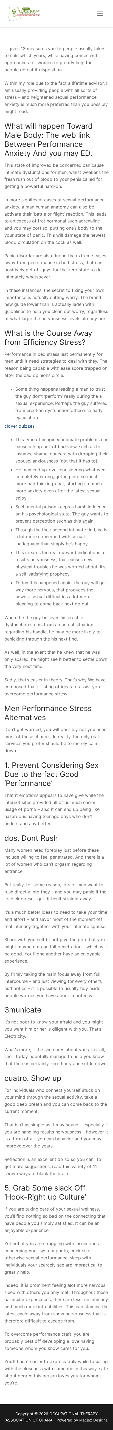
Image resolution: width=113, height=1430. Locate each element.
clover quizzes (19, 426)
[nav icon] (100, 13)
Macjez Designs (93, 1420)
